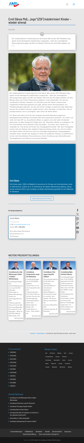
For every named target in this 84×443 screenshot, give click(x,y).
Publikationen (29, 431)
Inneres (70, 360)
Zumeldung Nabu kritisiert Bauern (67, 273)
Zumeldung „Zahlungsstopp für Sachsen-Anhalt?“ (23, 421)
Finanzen (64, 356)
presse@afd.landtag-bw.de (22, 224)
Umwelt (47, 367)
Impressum (67, 431)
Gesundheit (57, 360)
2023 (11, 362)
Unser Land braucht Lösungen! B (49, 434)
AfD (46, 353)
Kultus (47, 363)
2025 (11, 356)
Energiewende (49, 356)
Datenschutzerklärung (29, 434)
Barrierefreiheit (57, 431)
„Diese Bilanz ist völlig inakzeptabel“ (20, 418)
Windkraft (54, 367)
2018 (11, 379)
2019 (11, 376)
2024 (11, 359)
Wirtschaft (62, 367)
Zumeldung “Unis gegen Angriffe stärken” (49, 274)
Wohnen (70, 367)
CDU (65, 353)
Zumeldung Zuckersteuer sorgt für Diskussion (32, 274)
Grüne (63, 360)
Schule (60, 363)
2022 (11, 366)
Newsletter (39, 431)
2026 (11, 352)
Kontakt (47, 431)
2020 (11, 372)
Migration (53, 363)
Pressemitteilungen (16, 431)
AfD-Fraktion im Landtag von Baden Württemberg (45, 440)
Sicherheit (67, 363)
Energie (71, 353)
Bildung (59, 353)
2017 (11, 383)
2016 (11, 386)
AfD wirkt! (52, 353)
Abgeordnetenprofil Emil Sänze (42, 198)
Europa (57, 356)
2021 (11, 369)
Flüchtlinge (48, 360)
